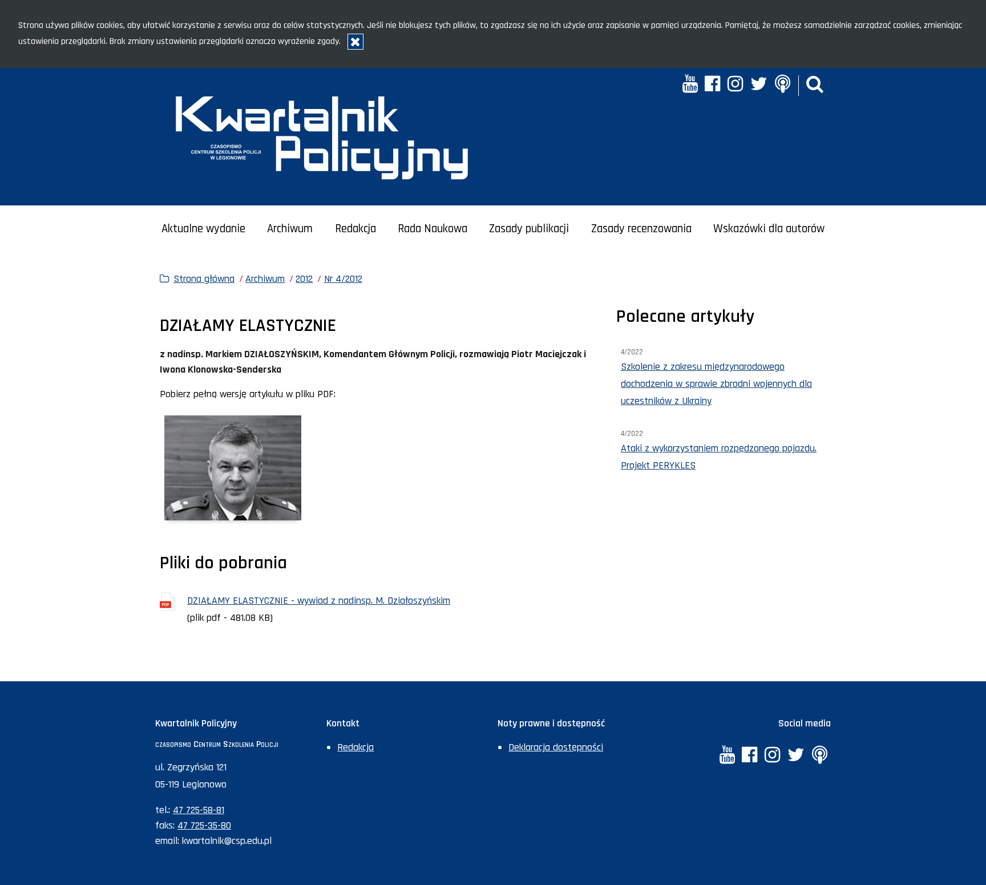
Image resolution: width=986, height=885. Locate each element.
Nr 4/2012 (343, 278)
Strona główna (204, 278)
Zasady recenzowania (641, 228)
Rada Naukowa (432, 228)
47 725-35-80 (204, 825)
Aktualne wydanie (203, 228)
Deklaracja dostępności (555, 747)
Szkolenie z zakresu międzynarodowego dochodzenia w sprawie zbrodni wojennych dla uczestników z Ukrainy (716, 383)
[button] (815, 85)
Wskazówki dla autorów (769, 228)
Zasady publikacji (529, 228)
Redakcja (355, 228)
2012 (304, 278)
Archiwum (290, 228)
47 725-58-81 (198, 810)
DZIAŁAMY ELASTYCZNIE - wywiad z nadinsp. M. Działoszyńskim (318, 600)
